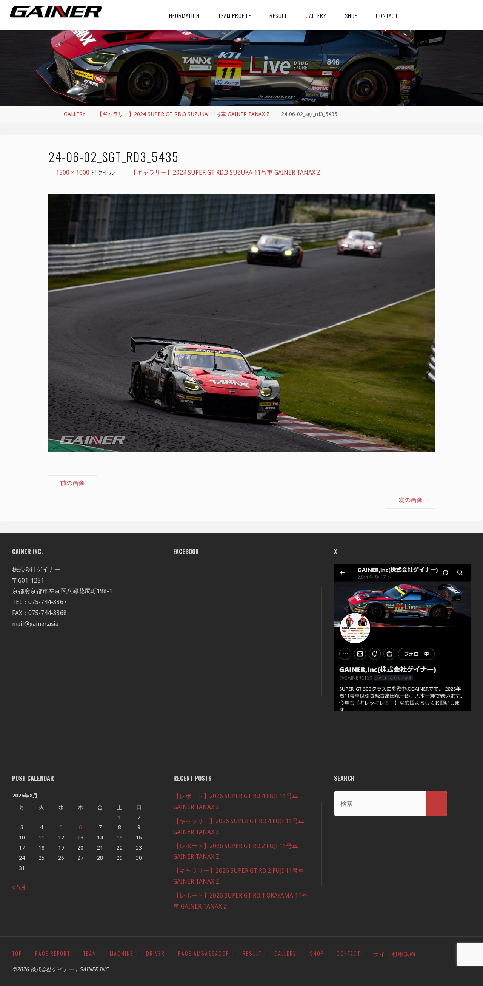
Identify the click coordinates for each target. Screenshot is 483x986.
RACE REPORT (52, 953)
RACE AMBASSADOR (203, 953)
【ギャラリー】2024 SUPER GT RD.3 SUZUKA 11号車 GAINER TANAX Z (183, 114)
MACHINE (121, 953)
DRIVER (155, 953)
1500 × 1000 (73, 172)
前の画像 (72, 483)
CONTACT (348, 953)
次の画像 (410, 500)
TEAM (90, 953)
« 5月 (19, 887)
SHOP (317, 953)
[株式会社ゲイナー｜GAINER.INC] (56, 12)
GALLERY (74, 114)
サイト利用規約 (395, 953)
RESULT (252, 953)
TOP (17, 953)
